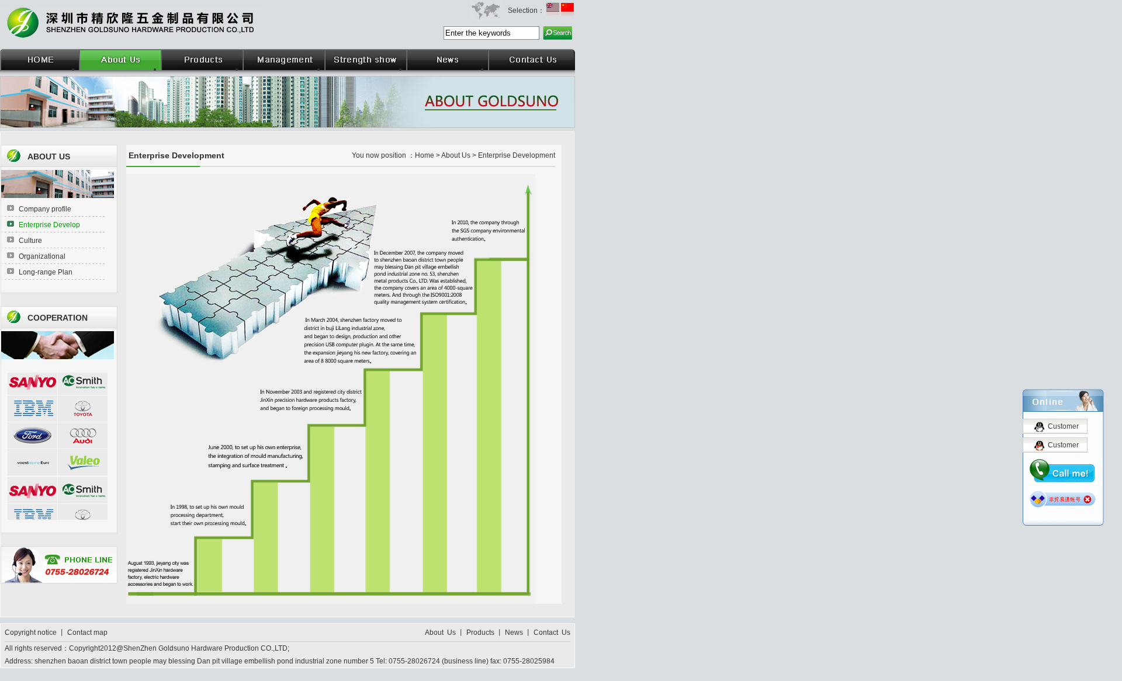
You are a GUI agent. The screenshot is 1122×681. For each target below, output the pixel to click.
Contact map (87, 632)
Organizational (42, 256)
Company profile (45, 209)
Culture (30, 241)
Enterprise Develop (49, 225)
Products (480, 632)
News (514, 632)
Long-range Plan (45, 272)
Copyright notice (31, 632)
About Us (441, 632)
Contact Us (552, 632)
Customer (1063, 426)
